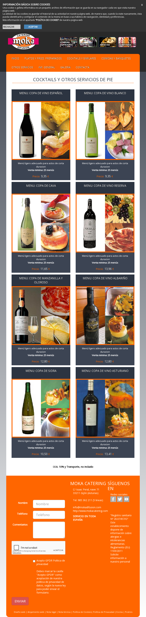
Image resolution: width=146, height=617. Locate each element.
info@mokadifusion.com (87, 507)
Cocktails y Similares (81, 58)
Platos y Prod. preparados (43, 58)
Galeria (65, 67)
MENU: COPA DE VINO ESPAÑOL (41, 93)
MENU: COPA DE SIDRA (41, 371)
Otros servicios (22, 67)
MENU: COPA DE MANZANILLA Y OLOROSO (41, 280)
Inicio (15, 58)
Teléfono (22, 513)
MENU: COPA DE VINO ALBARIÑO (105, 278)
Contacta (82, 67)
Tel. (88, 500)
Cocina (119, 612)
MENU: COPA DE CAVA (41, 186)
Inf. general (46, 67)
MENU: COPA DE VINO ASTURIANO (105, 371)
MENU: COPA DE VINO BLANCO (105, 93)
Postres (128, 612)
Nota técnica (64, 612)
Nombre (23, 502)
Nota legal (51, 612)
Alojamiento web (36, 612)
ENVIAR (20, 601)
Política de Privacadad (103, 612)
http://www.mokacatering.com (90, 511)
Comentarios (20, 524)
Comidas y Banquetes (116, 58)
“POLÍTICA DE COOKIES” (47, 20)
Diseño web (19, 612)
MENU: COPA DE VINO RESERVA (105, 186)
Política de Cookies (82, 612)
